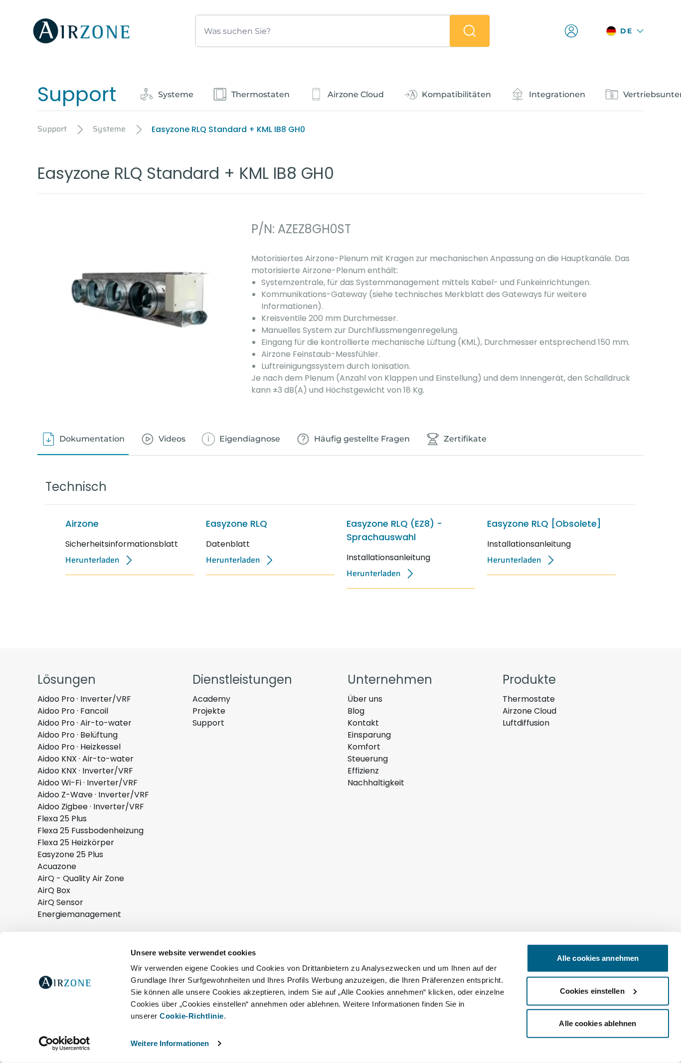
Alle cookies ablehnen (597, 1023)
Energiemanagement (79, 914)
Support (208, 723)
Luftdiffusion (526, 723)
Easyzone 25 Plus (70, 854)
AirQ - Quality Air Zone (80, 878)
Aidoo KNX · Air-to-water (85, 758)
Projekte (208, 711)
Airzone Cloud (529, 711)
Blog (355, 711)
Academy (211, 699)
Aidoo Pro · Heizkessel (79, 747)
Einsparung (369, 735)
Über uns (364, 699)
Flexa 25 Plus (62, 818)
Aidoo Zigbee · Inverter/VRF (90, 806)
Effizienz (363, 770)
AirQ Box (53, 890)
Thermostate (529, 699)
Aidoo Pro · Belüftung (77, 735)
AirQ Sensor (60, 902)
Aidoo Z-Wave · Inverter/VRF (93, 794)
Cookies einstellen (592, 990)
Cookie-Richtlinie (192, 1016)
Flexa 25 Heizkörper (75, 842)
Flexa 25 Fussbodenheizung (90, 830)
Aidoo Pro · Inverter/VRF (84, 699)
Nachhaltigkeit (375, 782)
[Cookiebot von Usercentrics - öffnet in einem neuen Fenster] (64, 1043)
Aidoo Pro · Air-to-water (84, 723)
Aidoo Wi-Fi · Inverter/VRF (87, 782)
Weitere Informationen (170, 1043)
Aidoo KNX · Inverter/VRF (85, 770)
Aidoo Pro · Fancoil (72, 711)
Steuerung (367, 758)
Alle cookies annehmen (598, 958)
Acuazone (56, 866)
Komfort (363, 747)
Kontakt (363, 723)
